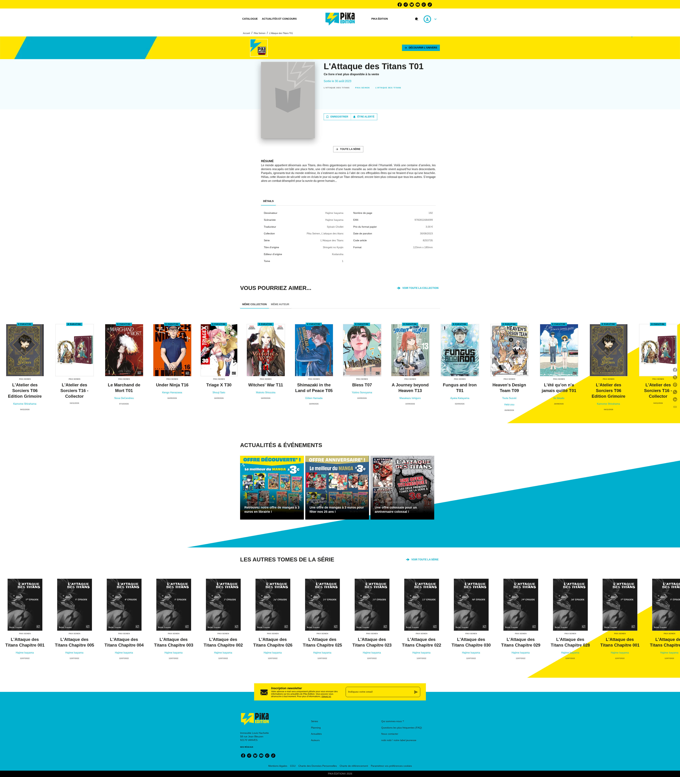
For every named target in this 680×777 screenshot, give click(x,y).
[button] (421, 48)
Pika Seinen (259, 33)
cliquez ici (326, 696)
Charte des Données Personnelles (317, 765)
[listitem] (400, 5)
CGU (293, 765)
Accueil (246, 33)
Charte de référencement (354, 765)
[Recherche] (416, 19)
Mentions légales (277, 765)
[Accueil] (340, 19)
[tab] (250, 19)
